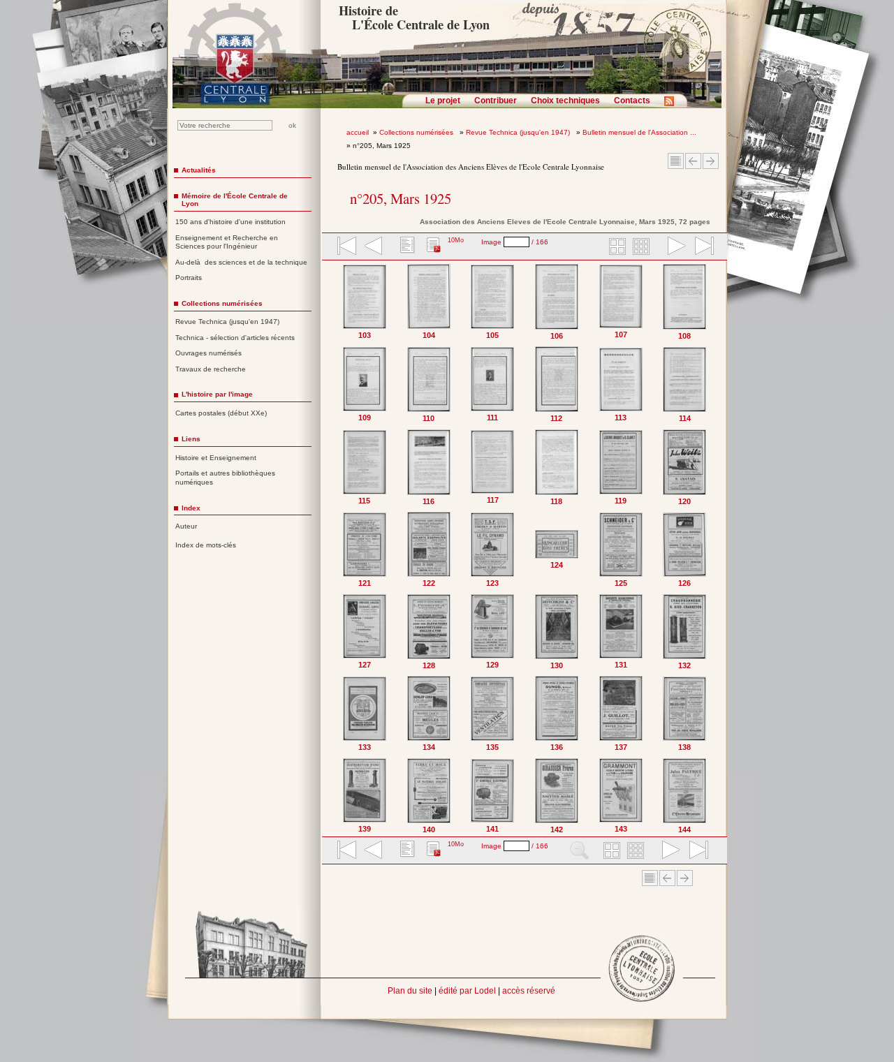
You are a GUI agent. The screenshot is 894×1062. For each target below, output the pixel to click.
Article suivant (711, 161)
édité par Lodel (467, 991)
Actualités (199, 170)
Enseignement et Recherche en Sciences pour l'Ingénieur (226, 242)
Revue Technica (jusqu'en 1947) (519, 132)
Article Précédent (693, 161)
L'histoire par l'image (217, 394)
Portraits (188, 277)
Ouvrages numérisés (208, 353)
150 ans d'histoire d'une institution (230, 222)
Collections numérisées (417, 132)
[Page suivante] (713, 548)
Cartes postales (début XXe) (221, 413)
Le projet (442, 100)
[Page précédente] (336, 548)
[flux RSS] (672, 105)
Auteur (186, 526)
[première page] (346, 247)
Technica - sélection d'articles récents (235, 337)
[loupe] (579, 851)
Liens (191, 439)
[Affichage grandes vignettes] (615, 247)
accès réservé (528, 991)
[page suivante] (673, 247)
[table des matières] (406, 247)
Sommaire (676, 161)
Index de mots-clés (205, 545)
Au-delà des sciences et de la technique (241, 262)
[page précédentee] (374, 247)
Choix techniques (565, 100)
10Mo (456, 240)
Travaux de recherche (210, 369)
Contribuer (495, 100)
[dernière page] (700, 247)
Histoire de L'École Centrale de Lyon (414, 17)
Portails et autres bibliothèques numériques (225, 477)
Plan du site (410, 991)
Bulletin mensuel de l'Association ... (639, 132)
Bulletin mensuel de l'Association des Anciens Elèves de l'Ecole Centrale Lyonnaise (470, 166)
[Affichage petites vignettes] (643, 247)
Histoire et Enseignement (215, 458)
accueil (357, 132)
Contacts (632, 100)
